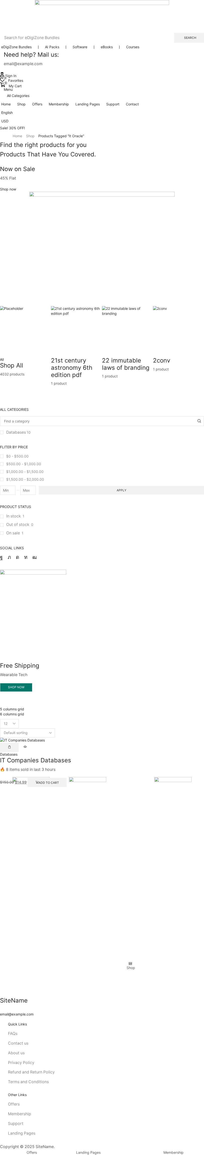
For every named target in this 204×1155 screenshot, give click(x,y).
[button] (8, 76)
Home (17, 136)
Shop (30, 136)
